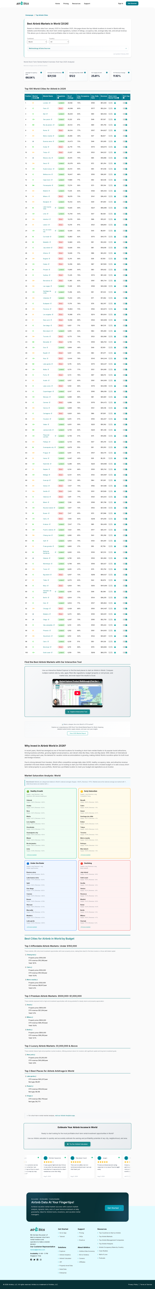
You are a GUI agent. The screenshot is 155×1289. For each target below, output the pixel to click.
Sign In (120, 3)
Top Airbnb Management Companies (111, 1240)
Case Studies (103, 1251)
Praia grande (47, 546)
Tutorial (62, 1236)
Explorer (62, 1251)
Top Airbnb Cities (42, 15)
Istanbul (46, 219)
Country (51, 38)
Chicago (46, 608)
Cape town (46, 180)
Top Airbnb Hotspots (106, 1244)
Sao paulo (46, 119)
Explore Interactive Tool (78, 712)
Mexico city (47, 158)
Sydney (45, 275)
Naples (45, 469)
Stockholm (46, 636)
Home (57, 4)
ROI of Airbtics (84, 1255)
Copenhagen (47, 391)
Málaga (45, 475)
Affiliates (82, 1262)
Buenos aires (47, 141)
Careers (82, 1258)
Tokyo (45, 152)
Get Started (132, 3)
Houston (46, 419)
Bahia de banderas (46, 552)
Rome (45, 130)
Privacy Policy (133, 1284)
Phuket (45, 270)
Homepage (29, 15)
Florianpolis (47, 185)
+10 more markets (32, 855)
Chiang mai (47, 535)
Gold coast (46, 652)
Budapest (46, 303)
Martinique (46, 564)
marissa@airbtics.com (37, 1250)
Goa (44, 347)
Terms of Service (146, 1284)
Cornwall (46, 237)
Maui (44, 586)
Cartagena (46, 413)
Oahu (45, 519)
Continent (30, 38)
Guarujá (45, 480)
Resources (76, 4)
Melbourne (47, 174)
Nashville (46, 464)
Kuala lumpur (47, 169)
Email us (82, 1240)
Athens (45, 253)
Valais (45, 424)
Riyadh (45, 353)
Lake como (47, 386)
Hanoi (45, 458)
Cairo (45, 641)
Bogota (45, 259)
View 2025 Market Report (78, 733)
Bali (44, 114)
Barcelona (46, 281)
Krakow (45, 524)
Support (87, 4)
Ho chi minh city (47, 230)
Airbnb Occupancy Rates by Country (111, 1247)
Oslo (44, 603)
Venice (45, 486)
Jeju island (46, 248)
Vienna (45, 408)
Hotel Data (62, 1269)
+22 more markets (32, 927)
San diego (46, 325)
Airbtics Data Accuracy (87, 1251)
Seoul (45, 163)
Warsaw (46, 397)
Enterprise (62, 1273)
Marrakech (47, 331)
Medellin (46, 242)
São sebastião (48, 625)
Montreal (46, 647)
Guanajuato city (48, 447)
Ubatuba (46, 298)
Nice (44, 358)
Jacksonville (47, 430)
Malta (45, 369)
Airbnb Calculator (65, 1258)
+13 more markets (85, 855)
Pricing (66, 4)
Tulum (45, 569)
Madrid (45, 191)
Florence (46, 309)
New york (46, 320)
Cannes (45, 402)
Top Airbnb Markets (105, 1236)
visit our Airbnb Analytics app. (65, 1115)
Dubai (45, 147)
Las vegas (46, 286)
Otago (45, 619)
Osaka (45, 264)
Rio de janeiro (47, 125)
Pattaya (45, 442)
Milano (45, 196)
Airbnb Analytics (65, 1255)
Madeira (46, 614)
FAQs (81, 1236)
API (60, 1262)
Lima (44, 214)
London (45, 103)
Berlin (45, 597)
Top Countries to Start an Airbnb (110, 1233)
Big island (46, 575)
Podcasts (102, 1258)
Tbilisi (45, 580)
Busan (45, 513)
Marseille (46, 342)
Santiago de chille (47, 292)
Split (44, 541)
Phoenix (46, 630)
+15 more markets (85, 927)
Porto (45, 375)
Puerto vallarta (48, 530)
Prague (45, 453)
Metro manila (47, 136)
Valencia (46, 497)
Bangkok (46, 202)
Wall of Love (103, 1254)
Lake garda (47, 364)
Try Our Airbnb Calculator (78, 1144)
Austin (45, 380)
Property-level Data (66, 1265)
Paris (44, 108)
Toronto (46, 336)
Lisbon (45, 225)
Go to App (62, 1233)
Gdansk (45, 558)
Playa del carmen (46, 436)
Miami (45, 502)
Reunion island (48, 508)
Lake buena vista (47, 208)
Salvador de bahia (47, 591)
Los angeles (47, 314)
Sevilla (45, 491)
